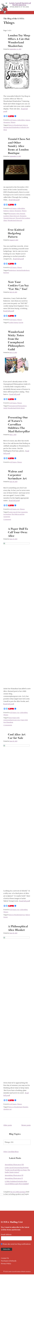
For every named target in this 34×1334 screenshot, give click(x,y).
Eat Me (21, 322)
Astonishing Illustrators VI (14, 1178)
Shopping (6, 122)
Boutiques (12, 213)
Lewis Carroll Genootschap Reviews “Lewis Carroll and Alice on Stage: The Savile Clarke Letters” (17, 1170)
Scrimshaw (7, 514)
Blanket (25, 1107)
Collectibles (21, 120)
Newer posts (26, 1125)
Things (13, 122)
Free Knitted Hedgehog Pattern (16, 233)
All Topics (13, 120)
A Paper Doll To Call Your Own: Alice (18, 533)
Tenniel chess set (9, 218)
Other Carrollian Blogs (11, 1152)
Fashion (6, 211)
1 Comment (7, 519)
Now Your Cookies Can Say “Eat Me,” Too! (18, 286)
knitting (6, 272)
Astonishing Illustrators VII (14, 1175)
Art (18, 509)
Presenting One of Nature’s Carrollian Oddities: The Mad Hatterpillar (19, 424)
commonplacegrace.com (11, 720)
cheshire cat (7, 1109)
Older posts (7, 1125)
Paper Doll (24, 720)
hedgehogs (12, 270)
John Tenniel (20, 213)
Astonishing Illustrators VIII (14, 1165)
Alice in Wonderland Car (17, 915)
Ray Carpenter (23, 512)
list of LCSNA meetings (18, 1192)
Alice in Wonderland (15, 125)
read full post (14, 200)
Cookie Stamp (13, 322)
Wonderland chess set (15, 220)
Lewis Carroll (13, 512)
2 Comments (7, 725)
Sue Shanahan (8, 722)
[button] (17, 12)
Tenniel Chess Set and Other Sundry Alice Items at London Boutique (19, 146)
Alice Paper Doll (14, 718)
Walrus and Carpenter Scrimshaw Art (17, 475)
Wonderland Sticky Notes (16, 408)
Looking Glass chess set (11, 216)
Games (27, 120)
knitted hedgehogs (23, 270)
